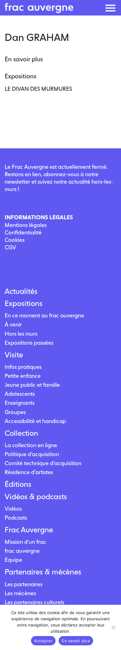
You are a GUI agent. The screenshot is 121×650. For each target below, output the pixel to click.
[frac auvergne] (39, 11)
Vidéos (13, 508)
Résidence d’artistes (29, 472)
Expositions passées (29, 342)
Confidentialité (23, 232)
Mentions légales (26, 225)
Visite (14, 355)
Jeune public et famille (32, 385)
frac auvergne (22, 550)
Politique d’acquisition (32, 454)
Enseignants (19, 402)
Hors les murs (21, 333)
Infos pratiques (23, 367)
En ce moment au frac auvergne (44, 315)
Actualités (21, 291)
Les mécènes (20, 593)
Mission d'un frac (25, 542)
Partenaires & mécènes (43, 572)
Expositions (24, 303)
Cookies (15, 240)
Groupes (15, 412)
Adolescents (20, 393)
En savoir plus (76, 640)
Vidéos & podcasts (36, 496)
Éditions (18, 484)
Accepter (43, 640)
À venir (13, 324)
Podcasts (16, 517)
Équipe (13, 559)
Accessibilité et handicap (35, 421)
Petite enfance (23, 376)
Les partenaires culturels (34, 602)
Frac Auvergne (29, 530)
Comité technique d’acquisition (43, 463)
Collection (21, 433)
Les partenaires (24, 584)
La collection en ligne (31, 445)
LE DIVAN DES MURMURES (38, 88)
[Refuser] (113, 627)
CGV (10, 247)
